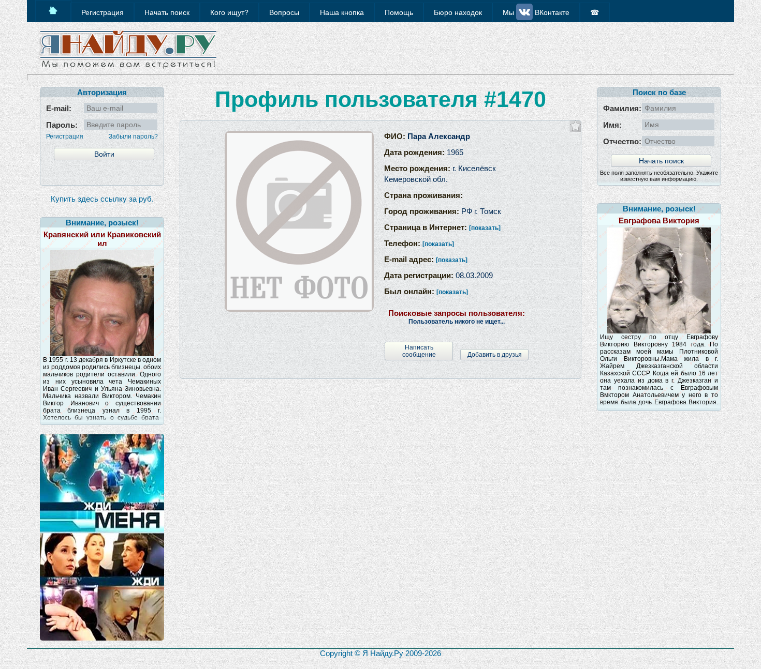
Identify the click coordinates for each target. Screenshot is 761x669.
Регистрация (64, 136)
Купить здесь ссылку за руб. (102, 198)
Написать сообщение (419, 351)
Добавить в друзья (494, 354)
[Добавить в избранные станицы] (575, 125)
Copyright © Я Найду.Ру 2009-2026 (380, 653)
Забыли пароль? (133, 136)
